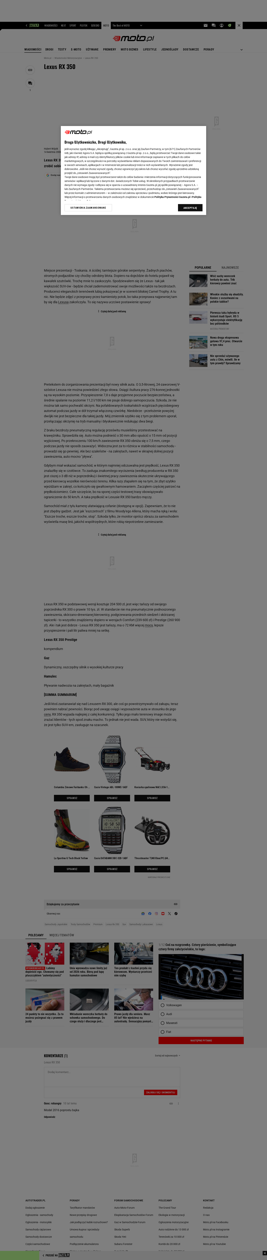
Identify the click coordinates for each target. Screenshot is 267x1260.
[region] (133, 170)
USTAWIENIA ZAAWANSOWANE (88, 207)
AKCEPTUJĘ (190, 207)
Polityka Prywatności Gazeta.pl (172, 197)
